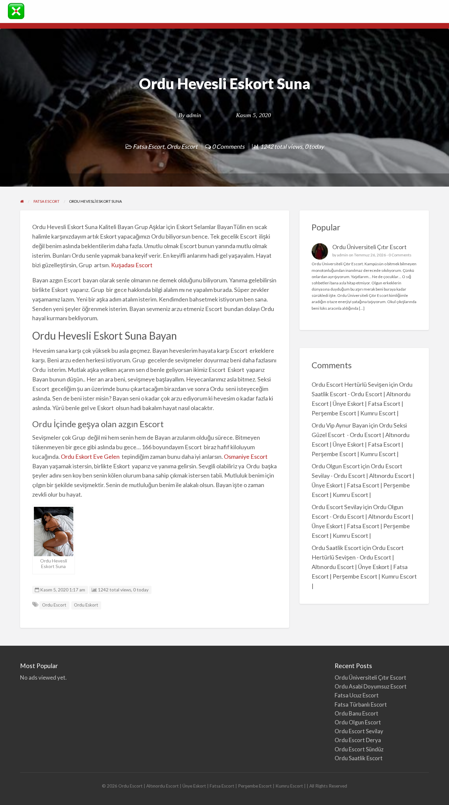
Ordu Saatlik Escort (336, 547)
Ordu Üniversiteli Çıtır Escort (369, 246)
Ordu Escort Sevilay (337, 506)
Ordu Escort (182, 146)
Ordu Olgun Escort (336, 466)
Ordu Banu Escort (356, 713)
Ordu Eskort (86, 605)
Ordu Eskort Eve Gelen (91, 456)
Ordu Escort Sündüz (359, 749)
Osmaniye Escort (246, 456)
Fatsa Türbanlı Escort (361, 704)
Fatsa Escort (148, 146)
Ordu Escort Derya (358, 740)
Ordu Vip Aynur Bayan (340, 425)
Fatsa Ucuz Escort (357, 695)
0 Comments (400, 254)
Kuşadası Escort (132, 265)
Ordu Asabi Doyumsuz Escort (371, 686)
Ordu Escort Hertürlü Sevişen (350, 384)
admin (193, 115)
